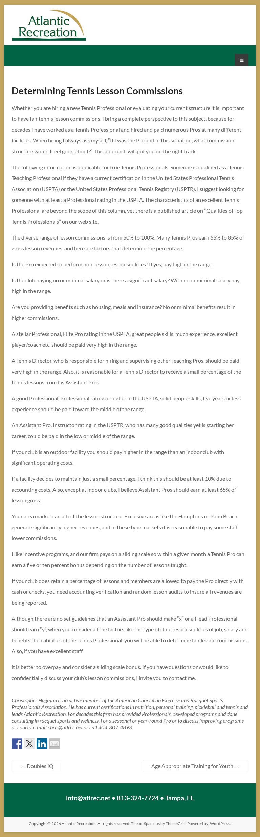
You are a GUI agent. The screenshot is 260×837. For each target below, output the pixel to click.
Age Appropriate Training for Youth (195, 766)
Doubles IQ (36, 766)
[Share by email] (54, 743)
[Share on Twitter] (29, 743)
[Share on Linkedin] (42, 743)
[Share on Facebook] (17, 743)
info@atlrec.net (88, 798)
